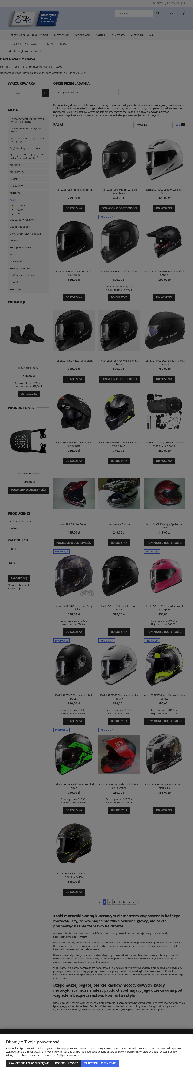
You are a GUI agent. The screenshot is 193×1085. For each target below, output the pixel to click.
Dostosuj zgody (66, 1063)
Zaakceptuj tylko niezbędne (29, 1063)
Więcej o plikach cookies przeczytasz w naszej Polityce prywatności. (43, 1055)
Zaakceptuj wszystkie (100, 1063)
